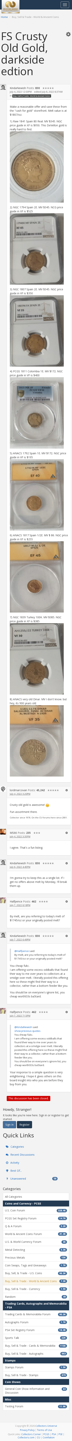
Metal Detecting (35, 1250)
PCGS (46, 1434)
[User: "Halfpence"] (3, 900)
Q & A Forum (35, 1226)
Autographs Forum (35, 1322)
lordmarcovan (18, 790)
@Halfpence (21, 951)
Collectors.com (26, 1437)
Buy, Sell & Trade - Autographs (35, 1353)
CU (38, 1437)
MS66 (13, 833)
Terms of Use (44, 1429)
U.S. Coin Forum (35, 1210)
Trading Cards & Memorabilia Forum (35, 1314)
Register (24, 1124)
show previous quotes (27, 1031)
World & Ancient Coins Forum (35, 1234)
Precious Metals (35, 1257)
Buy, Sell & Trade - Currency (35, 1289)
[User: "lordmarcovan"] (3, 789)
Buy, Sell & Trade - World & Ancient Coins (31, 96)
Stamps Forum (35, 1367)
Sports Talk (35, 1338)
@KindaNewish (23, 1027)
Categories (17, 1146)
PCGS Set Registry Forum (35, 1218)
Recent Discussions (22, 1154)
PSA (54, 1434)
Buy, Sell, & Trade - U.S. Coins (35, 1273)
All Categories (13, 1196)
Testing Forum (35, 1406)
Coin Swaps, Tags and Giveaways (35, 1265)
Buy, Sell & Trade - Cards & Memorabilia (35, 1345)
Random (35, 1297)
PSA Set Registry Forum (35, 1330)
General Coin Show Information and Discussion (35, 1390)
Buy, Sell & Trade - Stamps (35, 1375)
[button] (68, 34)
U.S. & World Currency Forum (35, 1242)
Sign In (9, 1124)
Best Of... (16, 1170)
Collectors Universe (46, 1425)
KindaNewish (18, 88)
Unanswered (33, 1178)
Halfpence (16, 901)
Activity (14, 1162)
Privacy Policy (27, 1429)
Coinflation (49, 1437)
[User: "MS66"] (3, 832)
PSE (60, 1434)
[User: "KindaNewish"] (3, 87)
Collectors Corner (31, 1434)
